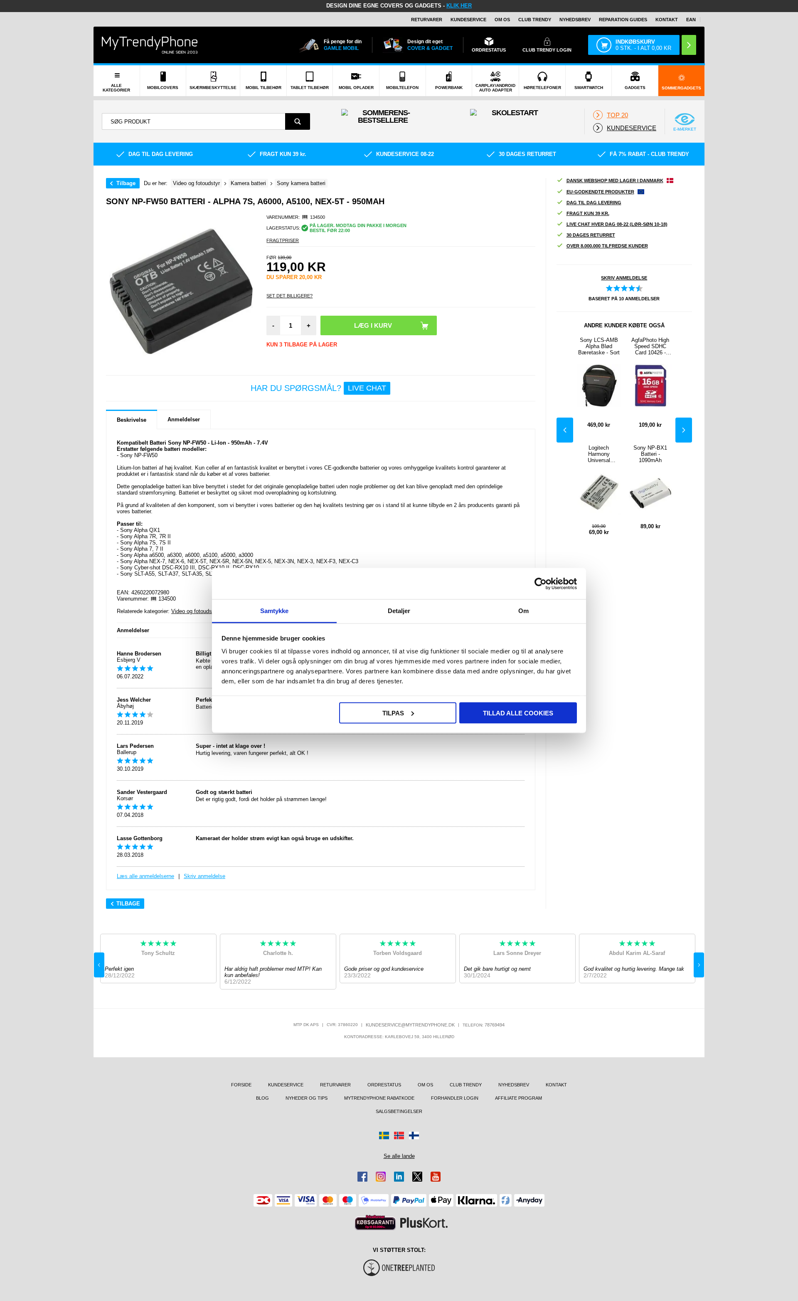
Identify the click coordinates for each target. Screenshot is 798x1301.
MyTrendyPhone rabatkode (379, 1098)
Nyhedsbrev (575, 19)
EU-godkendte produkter (600, 191)
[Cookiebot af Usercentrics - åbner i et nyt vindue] (540, 583)
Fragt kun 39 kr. (587, 213)
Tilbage (125, 183)
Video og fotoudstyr (194, 611)
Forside (241, 1084)
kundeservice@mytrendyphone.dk (410, 1024)
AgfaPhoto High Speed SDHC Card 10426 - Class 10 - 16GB (650, 346)
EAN (691, 19)
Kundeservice (468, 19)
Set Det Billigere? (289, 295)
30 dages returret (590, 234)
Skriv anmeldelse (204, 876)
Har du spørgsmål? (318, 388)
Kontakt (666, 19)
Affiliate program (518, 1098)
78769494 (495, 1024)
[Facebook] (362, 1177)
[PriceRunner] (375, 1222)
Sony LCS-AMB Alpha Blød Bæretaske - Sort (599, 346)
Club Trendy (534, 19)
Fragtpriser (282, 240)
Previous (565, 430)
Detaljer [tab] (399, 610)
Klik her (459, 5)
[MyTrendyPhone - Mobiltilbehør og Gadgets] (149, 44)
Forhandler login (454, 1098)
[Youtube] (436, 1177)
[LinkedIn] (399, 1177)
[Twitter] (417, 1177)
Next (683, 430)
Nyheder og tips (307, 1098)
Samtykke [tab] (274, 610)
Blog (262, 1098)
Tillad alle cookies (518, 712)
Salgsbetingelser (399, 1111)
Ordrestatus (384, 1084)
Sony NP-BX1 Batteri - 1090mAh (650, 454)
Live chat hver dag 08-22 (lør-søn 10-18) (616, 224)
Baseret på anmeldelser (624, 298)
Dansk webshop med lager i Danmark (614, 180)
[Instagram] (381, 1177)
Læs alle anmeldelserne (145, 876)
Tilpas (393, 712)
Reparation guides (623, 19)
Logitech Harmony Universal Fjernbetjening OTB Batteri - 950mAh (599, 454)
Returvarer (426, 19)
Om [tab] (523, 610)
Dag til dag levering (593, 202)
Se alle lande (399, 1156)
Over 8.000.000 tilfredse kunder (607, 245)
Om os (502, 19)
